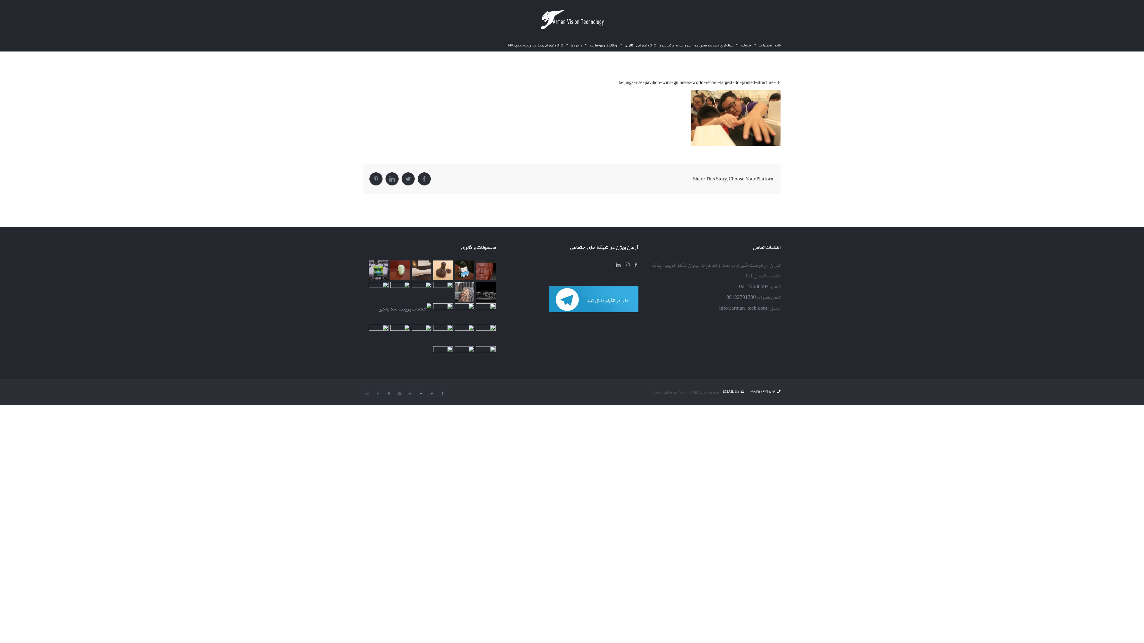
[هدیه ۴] (485, 291)
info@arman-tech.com (743, 307)
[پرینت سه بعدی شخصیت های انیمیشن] (421, 291)
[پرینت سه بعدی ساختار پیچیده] (485, 313)
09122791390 (741, 297)
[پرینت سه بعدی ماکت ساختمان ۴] (400, 291)
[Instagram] (627, 265)
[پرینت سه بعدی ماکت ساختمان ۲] (405, 308)
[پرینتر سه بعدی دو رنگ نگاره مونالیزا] (378, 270)
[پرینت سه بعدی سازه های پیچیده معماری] (421, 270)
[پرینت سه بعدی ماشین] (485, 356)
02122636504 (754, 286)
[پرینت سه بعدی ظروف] (378, 291)
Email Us (732, 391)
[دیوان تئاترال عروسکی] (464, 334)
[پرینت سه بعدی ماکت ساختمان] (485, 334)
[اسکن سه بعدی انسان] (485, 270)
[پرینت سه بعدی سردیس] (400, 270)
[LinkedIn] (618, 265)
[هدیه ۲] (464, 291)
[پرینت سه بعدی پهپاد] (421, 334)
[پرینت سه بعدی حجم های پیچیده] (443, 270)
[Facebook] (636, 265)
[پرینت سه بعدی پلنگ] (443, 313)
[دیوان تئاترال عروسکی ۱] (443, 334)
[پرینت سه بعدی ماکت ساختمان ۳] (464, 313)
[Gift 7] (464, 270)
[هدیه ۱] (443, 291)
